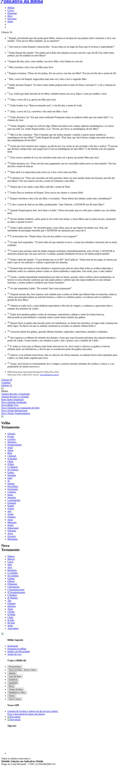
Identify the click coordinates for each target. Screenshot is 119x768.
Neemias (11, 475)
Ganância (13, 680)
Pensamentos (15, 667)
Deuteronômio (14, 444)
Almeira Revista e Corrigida (15, 396)
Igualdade (13, 683)
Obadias (11, 517)
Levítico (11, 439)
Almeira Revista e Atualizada (15, 394)
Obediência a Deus (17, 692)
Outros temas (15, 699)
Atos (9, 567)
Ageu (10, 533)
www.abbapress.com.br (49, 375)
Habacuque (13, 528)
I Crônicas (12, 467)
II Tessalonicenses (16, 592)
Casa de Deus (15, 676)
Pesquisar (12, 13)
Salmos (11, 483)
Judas (10, 625)
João (9, 564)
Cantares (11, 492)
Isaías (10, 494)
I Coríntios (12, 573)
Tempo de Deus (16, 689)
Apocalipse (12, 628)
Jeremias (11, 497)
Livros (10, 10)
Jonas (10, 519)
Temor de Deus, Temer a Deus (22, 670)
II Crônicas (12, 469)
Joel (9, 511)
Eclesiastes (12, 489)
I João (10, 617)
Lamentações (13, 500)
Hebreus (11, 606)
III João (11, 623)
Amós (10, 514)
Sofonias (11, 530)
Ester (9, 478)
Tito (9, 600)
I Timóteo (12, 595)
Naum (10, 525)
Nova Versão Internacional (14, 410)
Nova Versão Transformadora (15, 413)
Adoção (12, 673)
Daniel (10, 505)
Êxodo (10, 436)
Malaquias (12, 539)
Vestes (12, 696)
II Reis (10, 464)
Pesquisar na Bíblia (16, 648)
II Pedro (11, 614)
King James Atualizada (12, 399)
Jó (8, 480)
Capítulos (6, 382)
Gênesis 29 (6, 379)
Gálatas (11, 578)
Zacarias (11, 536)
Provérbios (12, 486)
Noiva (11, 686)
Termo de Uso (14, 654)
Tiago (10, 609)
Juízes (10, 450)
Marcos (11, 559)
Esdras (10, 472)
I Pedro (11, 611)
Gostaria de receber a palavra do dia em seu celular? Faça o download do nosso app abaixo (32, 712)
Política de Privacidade (18, 651)
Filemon (11, 603)
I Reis (10, 461)
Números (11, 442)
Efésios (11, 581)
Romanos (12, 570)
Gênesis (11, 433)
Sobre (10, 21)
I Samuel (11, 456)
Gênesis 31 (6, 385)
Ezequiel (11, 503)
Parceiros (11, 18)
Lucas (10, 562)
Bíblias (10, 7)
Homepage (12, 646)
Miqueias (11, 522)
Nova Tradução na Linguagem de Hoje (20, 407)
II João (10, 620)
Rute (9, 453)
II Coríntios (13, 575)
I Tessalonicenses (15, 589)
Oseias (10, 508)
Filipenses (12, 584)
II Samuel (12, 458)
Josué (10, 447)
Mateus (11, 556)
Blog (9, 16)
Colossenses (13, 586)
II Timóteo (12, 598)
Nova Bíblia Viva (9, 405)
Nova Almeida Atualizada (13, 402)
